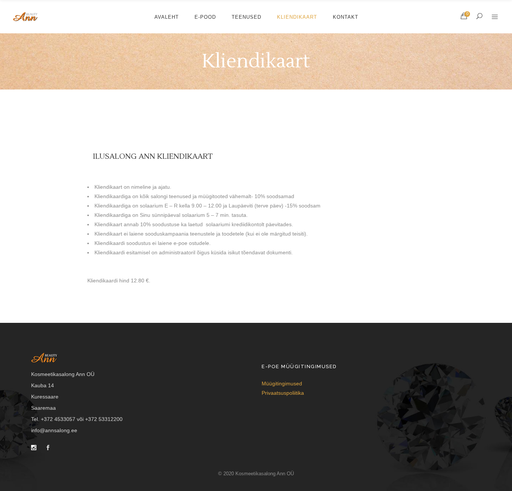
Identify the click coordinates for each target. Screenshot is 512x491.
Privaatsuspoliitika (283, 393)
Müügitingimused (282, 384)
